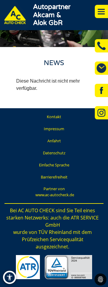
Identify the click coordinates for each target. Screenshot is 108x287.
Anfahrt (54, 141)
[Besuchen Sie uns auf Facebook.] (101, 90)
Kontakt (54, 116)
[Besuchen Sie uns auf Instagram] (101, 112)
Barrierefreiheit (54, 177)
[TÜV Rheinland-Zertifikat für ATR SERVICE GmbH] (68, 267)
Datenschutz (54, 153)
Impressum (54, 128)
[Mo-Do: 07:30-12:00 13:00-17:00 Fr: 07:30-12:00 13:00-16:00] (101, 68)
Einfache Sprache (54, 165)
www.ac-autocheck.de (54, 194)
